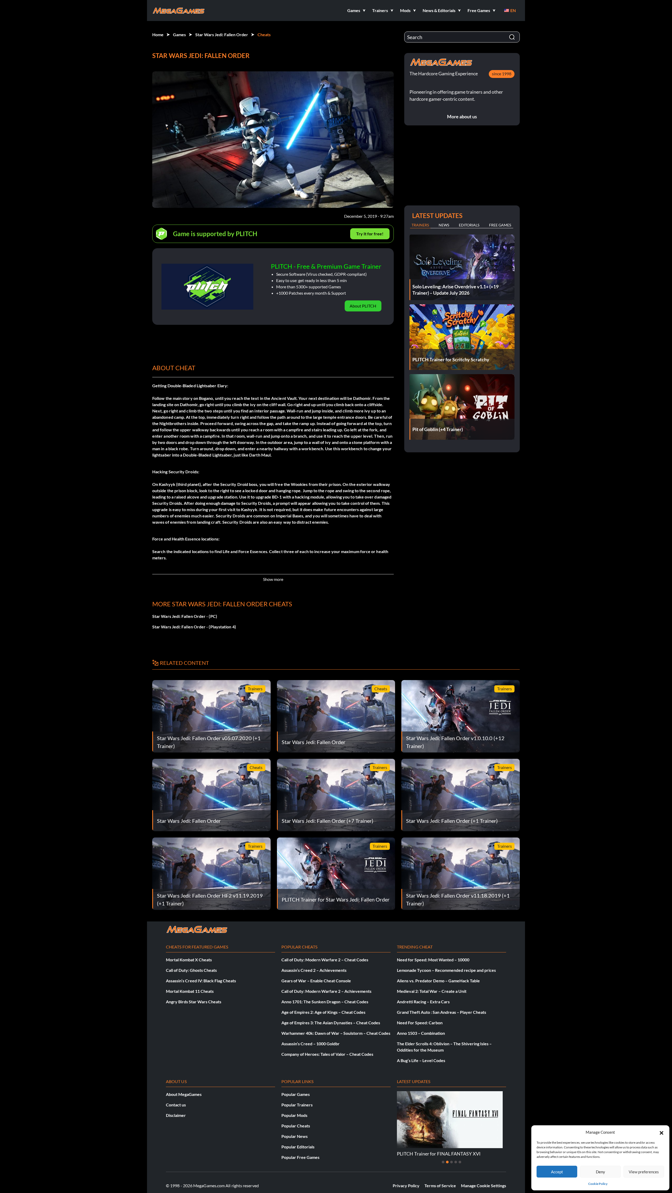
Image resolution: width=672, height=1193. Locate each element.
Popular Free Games (300, 1157)
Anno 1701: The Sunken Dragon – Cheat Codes (324, 1001)
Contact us (176, 1104)
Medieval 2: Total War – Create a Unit (431, 991)
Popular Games (295, 1094)
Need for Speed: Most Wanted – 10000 (433, 959)
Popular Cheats (295, 1125)
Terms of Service (440, 1185)
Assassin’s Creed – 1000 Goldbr (310, 1043)
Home (158, 34)
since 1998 (501, 73)
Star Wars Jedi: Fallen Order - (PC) (184, 616)
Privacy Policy (406, 1185)
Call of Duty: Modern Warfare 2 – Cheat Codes (324, 959)
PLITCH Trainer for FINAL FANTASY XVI (428, 1154)
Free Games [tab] (500, 225)
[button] (661, 1132)
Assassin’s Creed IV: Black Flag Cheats (201, 980)
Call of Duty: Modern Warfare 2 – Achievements (326, 991)
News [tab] (444, 225)
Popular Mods (294, 1115)
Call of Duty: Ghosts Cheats (191, 970)
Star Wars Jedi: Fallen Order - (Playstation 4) (194, 626)
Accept (557, 1171)
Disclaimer (176, 1115)
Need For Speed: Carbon (420, 1022)
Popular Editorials (297, 1146)
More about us (462, 116)
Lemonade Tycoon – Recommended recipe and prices (446, 970)
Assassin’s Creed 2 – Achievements (313, 970)
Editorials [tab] (469, 225)
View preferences (644, 1171)
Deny (600, 1171)
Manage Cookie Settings (483, 1185)
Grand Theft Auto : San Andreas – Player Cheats (441, 1012)
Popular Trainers (297, 1104)
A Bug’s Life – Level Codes (421, 1060)
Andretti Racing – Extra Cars (423, 1001)
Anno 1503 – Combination (421, 1033)
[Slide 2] (447, 1162)
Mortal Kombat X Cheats (189, 959)
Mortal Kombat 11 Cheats (190, 991)
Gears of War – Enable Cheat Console (316, 980)
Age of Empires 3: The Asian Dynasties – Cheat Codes (330, 1022)
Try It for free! (370, 233)
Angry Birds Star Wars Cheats (193, 1001)
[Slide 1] (443, 1162)
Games (179, 34)
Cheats (264, 34)
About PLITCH (363, 305)
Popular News (294, 1136)
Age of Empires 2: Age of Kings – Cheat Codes (323, 1012)
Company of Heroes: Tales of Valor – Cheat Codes (327, 1054)
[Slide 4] (455, 1162)
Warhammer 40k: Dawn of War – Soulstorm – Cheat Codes (335, 1033)
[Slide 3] (451, 1162)
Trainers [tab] (420, 225)
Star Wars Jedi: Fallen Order (221, 34)
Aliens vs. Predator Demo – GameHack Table (438, 980)
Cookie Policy (597, 1184)
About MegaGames (184, 1094)
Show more (273, 579)
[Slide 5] (460, 1162)
